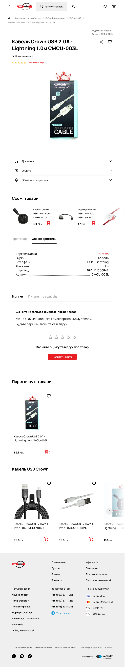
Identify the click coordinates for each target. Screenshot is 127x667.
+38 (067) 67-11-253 (62, 594)
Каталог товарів (54, 6)
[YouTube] (22, 656)
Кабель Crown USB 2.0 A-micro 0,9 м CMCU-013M (41, 215)
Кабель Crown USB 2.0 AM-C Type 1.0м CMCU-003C (76, 526)
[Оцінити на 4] (68, 337)
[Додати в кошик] (49, 222)
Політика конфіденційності (65, 647)
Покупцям (92, 568)
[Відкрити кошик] (114, 7)
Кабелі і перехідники (55, 18)
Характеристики (44, 239)
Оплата (26, 170)
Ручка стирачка (21, 606)
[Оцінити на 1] (50, 337)
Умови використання (43, 647)
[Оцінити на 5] (74, 337)
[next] (109, 216)
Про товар (19, 239)
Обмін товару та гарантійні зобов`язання (96, 647)
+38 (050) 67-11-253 (62, 600)
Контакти (56, 580)
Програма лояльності (98, 580)
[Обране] (104, 7)
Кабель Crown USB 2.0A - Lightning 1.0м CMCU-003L (30, 438)
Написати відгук (62, 356)
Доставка (28, 161)
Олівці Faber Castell (23, 630)
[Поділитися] (101, 42)
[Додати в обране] (110, 42)
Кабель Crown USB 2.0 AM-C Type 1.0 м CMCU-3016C (31, 526)
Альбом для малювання (25, 618)
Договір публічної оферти (22, 647)
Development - (88, 656)
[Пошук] (73, 7)
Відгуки (17, 296)
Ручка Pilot (18, 624)
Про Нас (56, 568)
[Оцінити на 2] (56, 337)
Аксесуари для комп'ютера (28, 18)
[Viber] (30, 656)
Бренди (55, 574)
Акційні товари (20, 594)
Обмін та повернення (35, 180)
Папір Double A (20, 600)
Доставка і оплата (96, 574)
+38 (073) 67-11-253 (62, 606)
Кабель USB (75, 18)
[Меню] (10, 7)
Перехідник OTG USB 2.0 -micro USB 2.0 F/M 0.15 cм (87, 215)
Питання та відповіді (42, 296)
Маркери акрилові (22, 612)
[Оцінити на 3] (62, 337)
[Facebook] (14, 656)
